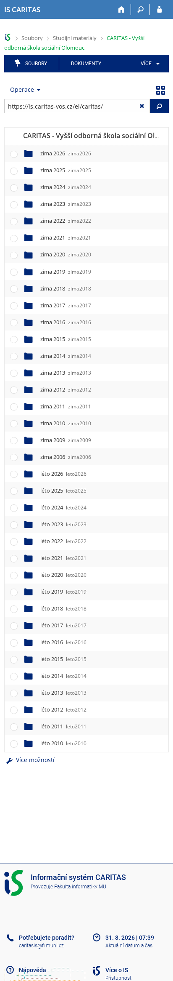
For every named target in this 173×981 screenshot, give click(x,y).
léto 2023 (63, 524)
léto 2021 (63, 558)
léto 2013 (63, 692)
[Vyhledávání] (140, 9)
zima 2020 (65, 254)
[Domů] (121, 9)
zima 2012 (65, 389)
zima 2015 (65, 339)
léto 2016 (63, 642)
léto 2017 (63, 625)
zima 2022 (65, 220)
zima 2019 (65, 271)
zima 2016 (65, 322)
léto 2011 (63, 726)
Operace (22, 89)
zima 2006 (65, 457)
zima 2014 (65, 356)
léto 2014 (63, 676)
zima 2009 (65, 440)
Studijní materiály (75, 38)
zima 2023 (65, 204)
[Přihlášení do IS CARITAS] (159, 9)
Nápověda (32, 970)
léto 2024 (63, 507)
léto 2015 (63, 659)
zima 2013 (65, 372)
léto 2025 (63, 490)
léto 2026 (63, 473)
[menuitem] (149, 63)
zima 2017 (65, 305)
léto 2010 (63, 743)
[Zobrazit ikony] (160, 89)
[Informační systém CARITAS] (7, 37)
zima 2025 (65, 170)
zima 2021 (65, 237)
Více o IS (116, 970)
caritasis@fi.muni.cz (41, 946)
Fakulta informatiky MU (80, 887)
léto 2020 (63, 574)
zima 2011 (65, 406)
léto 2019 (63, 591)
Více (146, 64)
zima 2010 (65, 423)
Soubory (32, 38)
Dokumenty (86, 64)
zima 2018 (65, 288)
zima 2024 (65, 187)
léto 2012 (63, 709)
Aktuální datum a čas (128, 946)
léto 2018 (63, 608)
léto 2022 (63, 541)
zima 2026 (65, 153)
